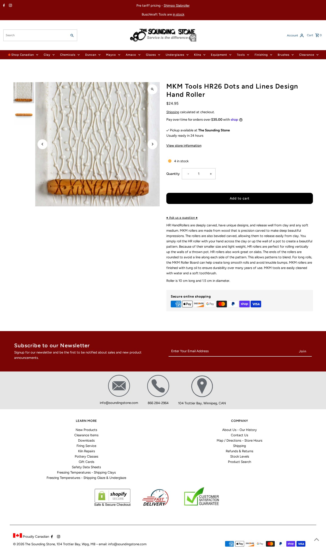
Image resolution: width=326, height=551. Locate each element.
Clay (47, 54)
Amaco (131, 54)
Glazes (151, 54)
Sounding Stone (43, 544)
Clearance (306, 54)
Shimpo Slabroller (177, 6)
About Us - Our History (239, 430)
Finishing (261, 54)
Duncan (90, 54)
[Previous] (42, 144)
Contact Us (239, 435)
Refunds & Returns (239, 451)
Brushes (283, 54)
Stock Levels (239, 456)
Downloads (86, 440)
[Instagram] (10, 5)
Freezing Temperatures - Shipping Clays (86, 472)
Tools (241, 54)
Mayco (111, 54)
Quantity (173, 174)
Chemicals (67, 54)
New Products (86, 430)
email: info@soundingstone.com (123, 544)
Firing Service (86, 446)
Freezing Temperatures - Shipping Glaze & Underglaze (86, 478)
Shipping (172, 112)
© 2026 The (22, 544)
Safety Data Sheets (86, 467)
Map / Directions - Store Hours (239, 440)
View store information (183, 146)
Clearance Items (86, 435)
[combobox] (35, 35)
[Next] (152, 144)
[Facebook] (3, 5)
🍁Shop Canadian (21, 54)
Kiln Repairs (86, 451)
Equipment (219, 54)
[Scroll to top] (317, 539)
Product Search (239, 462)
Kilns (197, 54)
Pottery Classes (86, 456)
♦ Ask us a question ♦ (182, 218)
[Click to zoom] (152, 89)
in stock (178, 14)
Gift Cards (86, 462)
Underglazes (175, 54)
